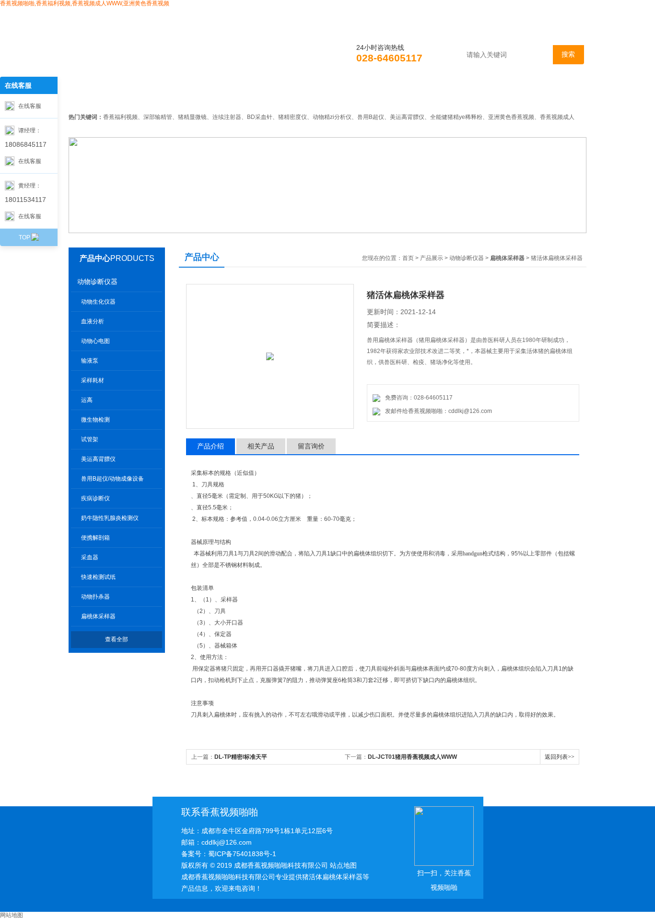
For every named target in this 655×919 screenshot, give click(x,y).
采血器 (89, 557)
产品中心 (95, 258)
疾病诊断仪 (95, 498)
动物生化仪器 (98, 301)
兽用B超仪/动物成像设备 (112, 478)
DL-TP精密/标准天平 (240, 757)
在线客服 (29, 106)
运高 (87, 400)
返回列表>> (559, 757)
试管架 (89, 439)
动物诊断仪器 (97, 281)
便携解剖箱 (95, 537)
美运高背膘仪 (98, 459)
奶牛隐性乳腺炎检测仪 (110, 518)
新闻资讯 (221, 95)
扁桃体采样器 (98, 616)
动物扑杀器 (95, 596)
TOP (24, 237)
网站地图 (11, 915)
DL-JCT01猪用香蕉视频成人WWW (412, 757)
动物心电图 (95, 341)
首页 (96, 95)
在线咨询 (486, 95)
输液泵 (89, 360)
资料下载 (420, 95)
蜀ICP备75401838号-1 (242, 854)
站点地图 (343, 865)
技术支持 (353, 95)
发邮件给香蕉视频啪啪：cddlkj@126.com (437, 411)
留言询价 (311, 446)
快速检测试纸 (98, 577)
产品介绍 (210, 446)
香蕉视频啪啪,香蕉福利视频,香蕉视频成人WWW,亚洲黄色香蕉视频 (84, 3)
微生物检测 (95, 419)
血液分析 (92, 321)
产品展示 (287, 95)
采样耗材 (92, 380)
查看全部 (116, 639)
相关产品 (260, 446)
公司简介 (155, 95)
